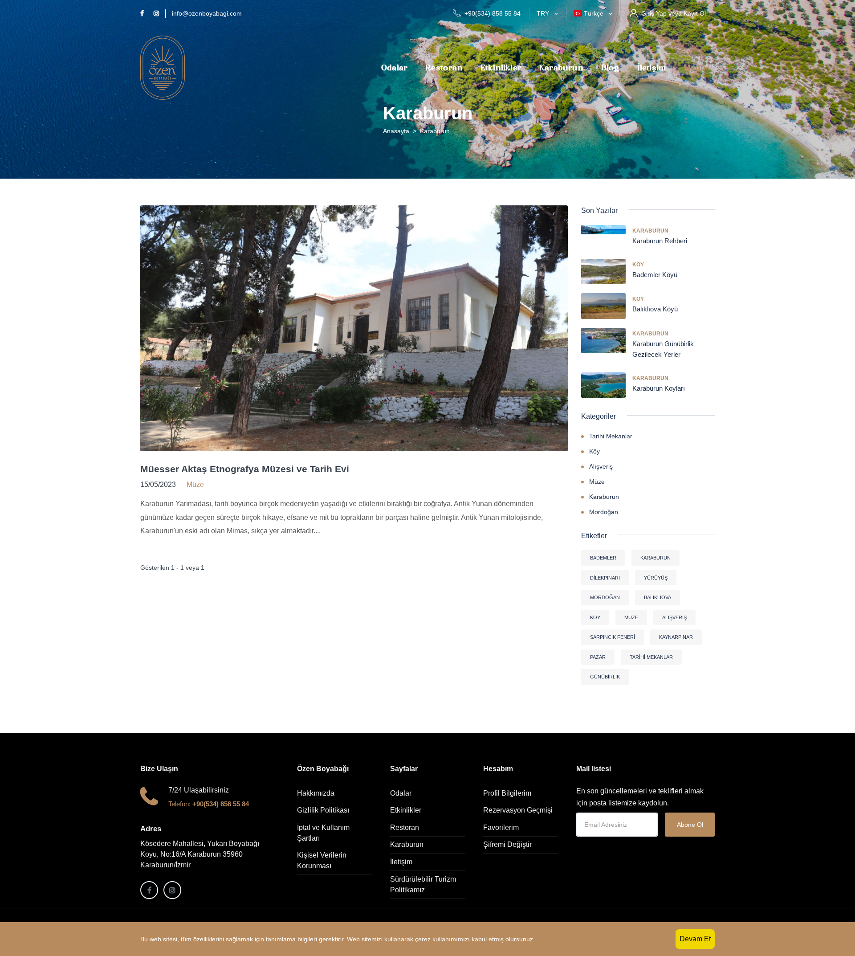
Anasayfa (396, 131)
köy (595, 617)
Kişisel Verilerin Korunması (321, 860)
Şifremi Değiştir (507, 844)
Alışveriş (601, 466)
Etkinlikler (500, 68)
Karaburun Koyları (658, 388)
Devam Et (695, 939)
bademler (603, 557)
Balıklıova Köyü (655, 309)
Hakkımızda (315, 793)
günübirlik (605, 676)
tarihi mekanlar (651, 657)
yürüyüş (656, 577)
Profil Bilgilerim (507, 793)
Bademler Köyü (654, 274)
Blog (610, 68)
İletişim (651, 68)
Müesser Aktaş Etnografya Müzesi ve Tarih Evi (244, 469)
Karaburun (561, 68)
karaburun (655, 557)
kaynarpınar (676, 637)
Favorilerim (501, 827)
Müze (597, 481)
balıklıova (657, 597)
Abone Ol (690, 824)
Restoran (444, 68)
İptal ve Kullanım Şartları (323, 833)
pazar (598, 657)
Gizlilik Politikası (323, 810)
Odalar (394, 68)
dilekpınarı (605, 577)
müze (631, 617)
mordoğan (605, 597)
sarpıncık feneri (612, 637)
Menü (695, 68)
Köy (638, 264)
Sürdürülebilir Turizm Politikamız (423, 884)
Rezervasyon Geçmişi (518, 810)
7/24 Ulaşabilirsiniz (198, 790)
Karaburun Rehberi (659, 241)
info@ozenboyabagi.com (207, 13)
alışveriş (674, 617)
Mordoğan (603, 511)
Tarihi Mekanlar (610, 436)
